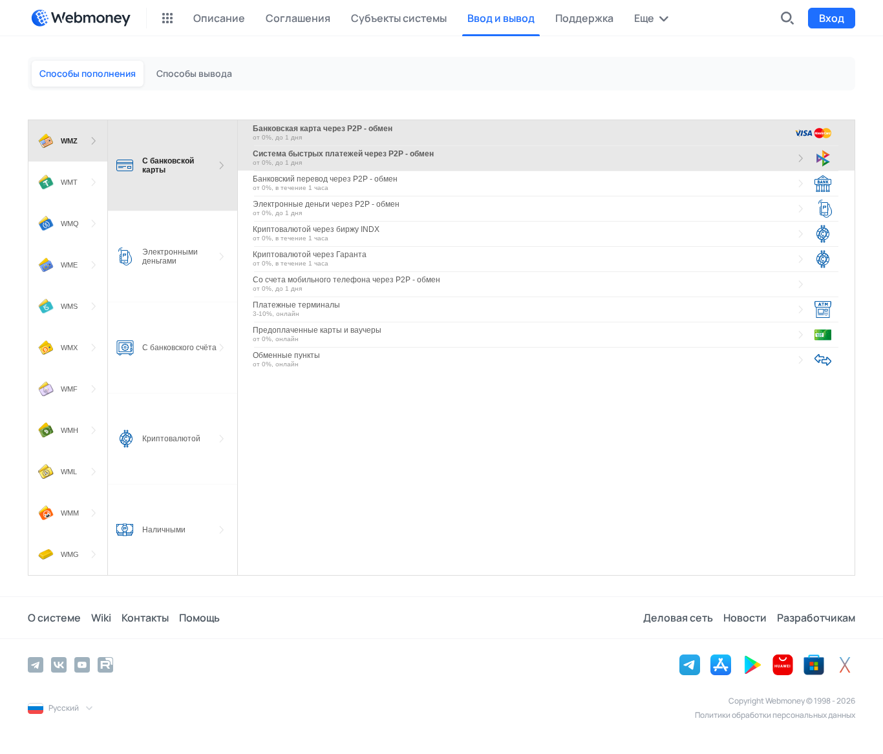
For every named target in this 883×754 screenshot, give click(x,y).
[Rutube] (105, 665)
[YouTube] (82, 665)
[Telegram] (35, 665)
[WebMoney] (81, 18)
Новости (745, 618)
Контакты (145, 618)
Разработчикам (816, 618)
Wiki (101, 618)
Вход (831, 18)
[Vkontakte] (59, 665)
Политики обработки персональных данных (775, 714)
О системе (54, 618)
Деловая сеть (678, 618)
